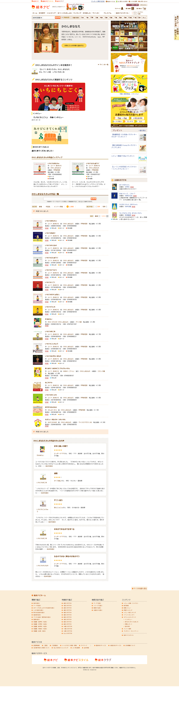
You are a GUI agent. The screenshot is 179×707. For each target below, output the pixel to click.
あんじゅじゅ (58, 507)
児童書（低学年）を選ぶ (40, 621)
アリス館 (79, 322)
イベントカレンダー (129, 614)
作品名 (48, 206)
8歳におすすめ (67, 621)
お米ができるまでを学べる (64, 529)
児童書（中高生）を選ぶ (40, 628)
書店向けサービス (101, 645)
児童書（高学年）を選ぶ (40, 626)
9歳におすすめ (67, 624)
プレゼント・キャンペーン (131, 631)
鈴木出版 (128, 206)
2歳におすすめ (67, 607)
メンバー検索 (127, 628)
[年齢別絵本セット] (176, 39)
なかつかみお (52, 422)
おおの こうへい (68, 371)
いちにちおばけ (50, 233)
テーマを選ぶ (37, 605)
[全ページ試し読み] (176, 26)
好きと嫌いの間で (61, 446)
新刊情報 (126, 605)
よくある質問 (76, 647)
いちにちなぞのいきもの (53, 356)
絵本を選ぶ (36, 603)
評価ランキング (128, 610)
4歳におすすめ (67, 612)
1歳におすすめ (67, 605)
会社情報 (86, 647)
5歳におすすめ (67, 614)
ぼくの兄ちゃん (124, 184)
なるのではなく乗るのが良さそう (67, 556)
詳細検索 (66, 17)
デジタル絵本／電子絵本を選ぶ (42, 617)
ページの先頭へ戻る (140, 588)
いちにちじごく (50, 282)
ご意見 (45, 645)
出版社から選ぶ (98, 610)
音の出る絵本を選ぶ (38, 612)
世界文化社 (128, 195)
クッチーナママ (59, 453)
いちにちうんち (50, 307)
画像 (96, 216)
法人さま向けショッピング (61, 647)
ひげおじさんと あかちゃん (128, 204)
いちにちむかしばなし (52, 294)
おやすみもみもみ (51, 407)
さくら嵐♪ (57, 480)
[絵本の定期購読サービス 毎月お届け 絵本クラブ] (59, 1)
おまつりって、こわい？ (127, 193)
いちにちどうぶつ (51, 270)
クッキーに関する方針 (98, 1)
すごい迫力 (58, 500)
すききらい (48, 319)
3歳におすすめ (67, 610)
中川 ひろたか (52, 322)
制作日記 (127, 626)
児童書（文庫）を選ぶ (39, 631)
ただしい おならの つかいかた (55, 419)
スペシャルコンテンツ (130, 617)
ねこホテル (48, 382)
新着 (40, 206)
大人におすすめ (68, 633)
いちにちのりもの (51, 245)
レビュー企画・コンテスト (131, 603)
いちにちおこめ (50, 331)
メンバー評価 (58, 206)
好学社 (127, 187)
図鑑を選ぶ (36, 619)
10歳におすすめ (68, 626)
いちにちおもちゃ (53, 163)
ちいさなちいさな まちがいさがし (130, 213)
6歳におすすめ (67, 617)
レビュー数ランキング (130, 612)
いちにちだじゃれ (51, 395)
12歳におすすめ (68, 631)
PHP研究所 (57, 170)
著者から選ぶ (97, 607)
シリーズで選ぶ (98, 605)
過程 (55, 473)
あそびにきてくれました (131, 621)
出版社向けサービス (115, 645)
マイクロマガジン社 (85, 422)
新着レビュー (127, 607)
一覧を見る (142, 130)
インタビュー (128, 619)
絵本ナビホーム (40, 595)
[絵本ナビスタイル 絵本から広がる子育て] (47, 1)
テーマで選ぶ (97, 603)
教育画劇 (128, 215)
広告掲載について (130, 645)
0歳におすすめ (67, 603)
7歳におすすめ (67, 619)
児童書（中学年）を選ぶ (40, 624)
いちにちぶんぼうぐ (92, 163)
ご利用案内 (55, 645)
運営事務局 (36, 645)
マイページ (84, 645)
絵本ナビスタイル (128, 635)
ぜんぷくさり (52, 410)
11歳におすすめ (68, 628)
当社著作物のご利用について (41, 647)
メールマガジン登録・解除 (69, 645)
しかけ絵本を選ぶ (38, 610)
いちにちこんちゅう (51, 343)
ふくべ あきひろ (56, 165)
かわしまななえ (56, 168)
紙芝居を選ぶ (37, 614)
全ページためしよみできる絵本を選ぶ (43, 607)
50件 (104, 206)
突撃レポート (128, 624)
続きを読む (49, 466)
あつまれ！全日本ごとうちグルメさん (57, 368)
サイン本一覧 (104, 64)
